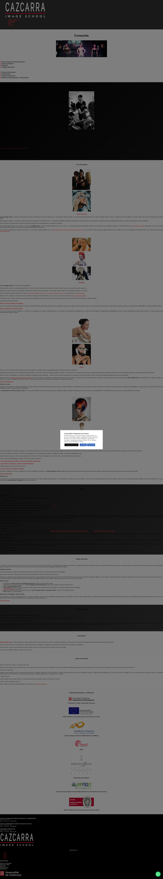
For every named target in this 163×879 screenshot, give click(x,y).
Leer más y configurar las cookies (73, 440)
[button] (158, 874)
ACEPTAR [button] (83, 444)
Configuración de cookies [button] (71, 444)
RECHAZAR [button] (91, 444)
